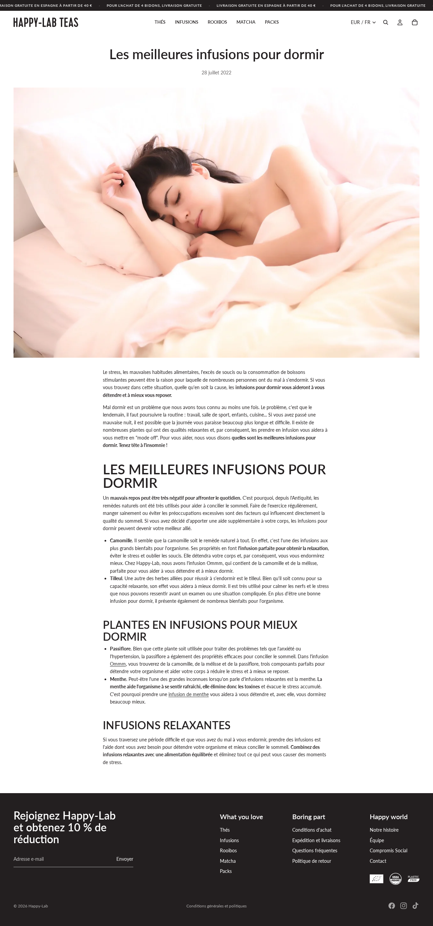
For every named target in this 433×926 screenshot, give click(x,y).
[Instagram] (404, 906)
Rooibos (228, 850)
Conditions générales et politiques (216, 905)
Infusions (229, 840)
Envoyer (124, 859)
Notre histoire (384, 830)
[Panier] (414, 22)
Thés (225, 830)
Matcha (228, 861)
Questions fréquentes (314, 850)
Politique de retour (311, 861)
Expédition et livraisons (316, 840)
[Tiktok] (415, 906)
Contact (378, 861)
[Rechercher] (385, 22)
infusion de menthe (188, 694)
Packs (226, 871)
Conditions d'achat (312, 830)
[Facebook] (392, 906)
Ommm (118, 664)
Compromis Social (388, 850)
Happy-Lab (38, 905)
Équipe (377, 840)
